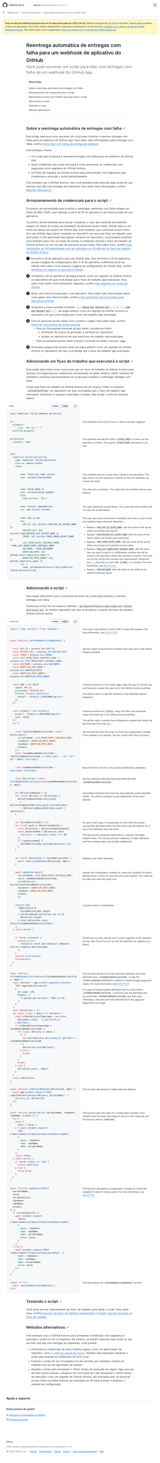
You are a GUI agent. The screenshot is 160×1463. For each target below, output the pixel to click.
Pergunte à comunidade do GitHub (27, 1415)
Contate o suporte (18, 1419)
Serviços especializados (85, 1451)
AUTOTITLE (110, 565)
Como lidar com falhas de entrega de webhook (70, 143)
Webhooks (13, 12)
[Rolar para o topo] (153, 1456)
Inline (65, 406)
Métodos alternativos (38, 190)
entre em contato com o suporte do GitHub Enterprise (88, 29)
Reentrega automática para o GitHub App (65, 12)
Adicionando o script (45, 588)
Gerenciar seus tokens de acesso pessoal (55, 324)
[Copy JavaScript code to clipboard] (75, 621)
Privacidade (45, 1451)
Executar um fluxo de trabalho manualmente (68, 1313)
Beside (56, 406)
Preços (66, 1451)
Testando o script (42, 1301)
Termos (33, 1451)
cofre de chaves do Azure (68, 1353)
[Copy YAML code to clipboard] (75, 406)
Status (57, 1451)
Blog (102, 1451)
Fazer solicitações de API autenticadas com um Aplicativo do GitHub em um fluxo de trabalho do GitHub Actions (79, 248)
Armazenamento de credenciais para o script (67, 200)
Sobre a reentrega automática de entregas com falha (74, 128)
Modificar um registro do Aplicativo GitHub (57, 269)
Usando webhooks (30, 12)
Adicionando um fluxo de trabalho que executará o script (77, 361)
